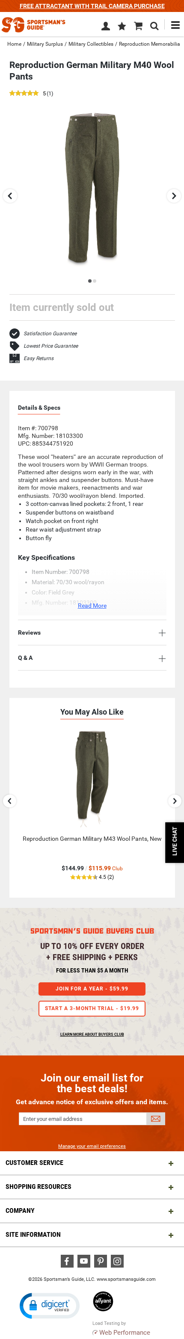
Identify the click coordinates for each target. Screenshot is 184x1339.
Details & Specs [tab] (39, 407)
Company (20, 1210)
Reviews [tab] (29, 632)
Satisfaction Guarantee (50, 334)
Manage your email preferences (92, 1146)
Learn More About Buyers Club (92, 1034)
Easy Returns (38, 358)
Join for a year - (92, 989)
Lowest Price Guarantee (51, 346)
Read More (92, 605)
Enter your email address (53, 1119)
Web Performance (124, 1332)
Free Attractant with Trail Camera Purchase (92, 6)
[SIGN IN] (105, 28)
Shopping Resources (38, 1186)
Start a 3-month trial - (92, 1008)
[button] (122, 27)
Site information (33, 1234)
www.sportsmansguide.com (126, 1279)
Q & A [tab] (25, 657)
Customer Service (34, 1163)
